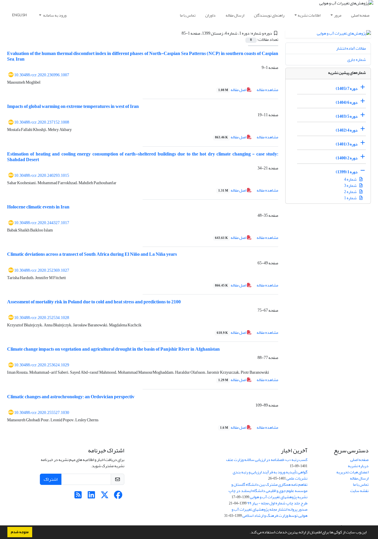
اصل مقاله (232, 90)
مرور (337, 15)
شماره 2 (350, 192)
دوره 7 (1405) (347, 89)
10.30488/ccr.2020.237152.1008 (41, 122)
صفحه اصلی (360, 15)
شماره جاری (356, 60)
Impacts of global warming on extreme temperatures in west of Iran (73, 106)
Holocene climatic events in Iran (38, 207)
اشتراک (51, 479)
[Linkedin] (91, 497)
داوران (210, 15)
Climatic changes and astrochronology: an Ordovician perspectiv (70, 396)
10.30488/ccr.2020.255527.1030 (41, 413)
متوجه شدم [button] (20, 531)
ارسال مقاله (235, 15)
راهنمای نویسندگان (269, 15)
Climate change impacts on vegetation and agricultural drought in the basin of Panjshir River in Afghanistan (113, 349)
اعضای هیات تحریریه (352, 472)
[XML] (178, 33)
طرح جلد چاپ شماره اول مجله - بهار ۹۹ (277, 503)
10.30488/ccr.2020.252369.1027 (41, 270)
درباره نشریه (358, 466)
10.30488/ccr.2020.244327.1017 (41, 223)
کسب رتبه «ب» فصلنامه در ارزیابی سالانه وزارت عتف (266, 460)
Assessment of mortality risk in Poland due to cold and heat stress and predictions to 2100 (94, 301)
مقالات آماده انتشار (351, 48)
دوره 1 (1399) (347, 172)
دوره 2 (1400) (347, 158)
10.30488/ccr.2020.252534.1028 (41, 318)
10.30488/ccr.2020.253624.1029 (41, 365)
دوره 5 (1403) (347, 116)
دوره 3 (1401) (347, 144)
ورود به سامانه (54, 15)
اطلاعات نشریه (309, 15)
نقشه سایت (359, 491)
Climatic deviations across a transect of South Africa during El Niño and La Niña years (92, 254)
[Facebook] (118, 497)
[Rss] (78, 497)
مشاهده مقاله (267, 90)
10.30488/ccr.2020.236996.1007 (41, 75)
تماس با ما (187, 15)
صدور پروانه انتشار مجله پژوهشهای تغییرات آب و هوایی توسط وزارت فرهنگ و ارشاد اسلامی (269, 512)
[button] (248, 533)
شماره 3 (350, 186)
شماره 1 (350, 198)
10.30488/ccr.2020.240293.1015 (41, 175)
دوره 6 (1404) (347, 102)
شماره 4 (350, 179)
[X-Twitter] (104, 497)
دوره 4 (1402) (347, 130)
